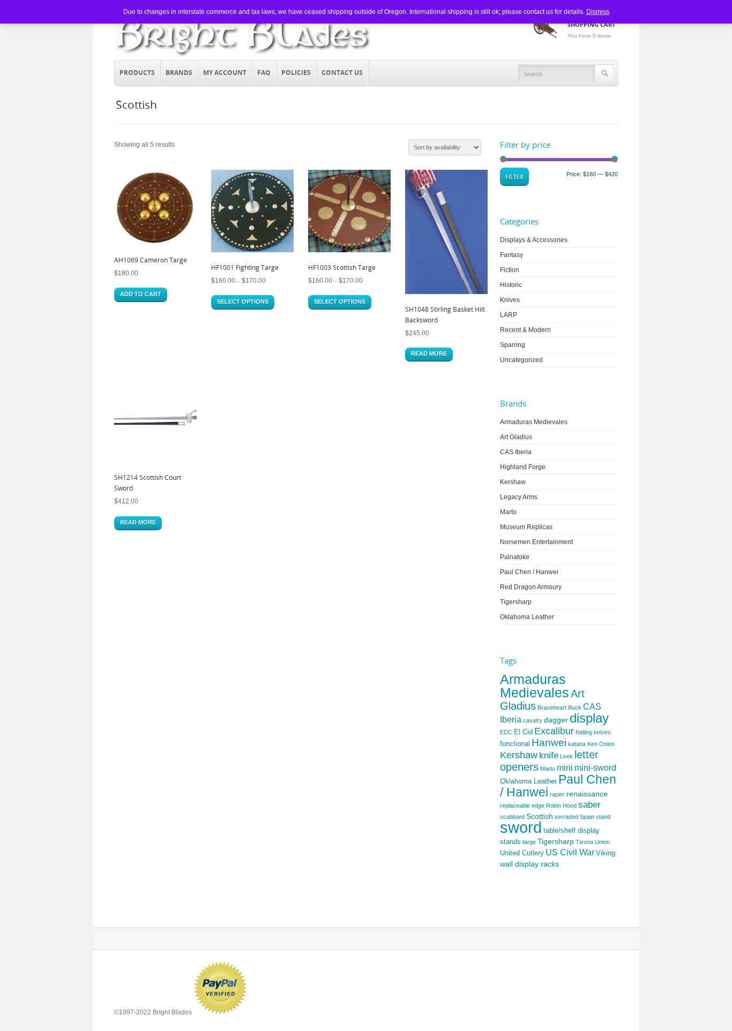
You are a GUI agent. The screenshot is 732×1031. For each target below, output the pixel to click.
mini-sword (595, 767)
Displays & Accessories (533, 240)
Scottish (539, 816)
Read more (429, 353)
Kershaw (513, 482)
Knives (510, 300)
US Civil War (570, 852)
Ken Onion (601, 744)
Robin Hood (561, 805)
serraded (566, 817)
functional (515, 744)
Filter (514, 176)
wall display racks (529, 864)
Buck (574, 707)
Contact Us (342, 72)
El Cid (523, 732)
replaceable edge (522, 805)
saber (589, 805)
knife (548, 755)
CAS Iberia (516, 452)
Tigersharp (516, 602)
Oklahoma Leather (527, 617)
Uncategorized (521, 360)
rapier (557, 794)
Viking (605, 853)
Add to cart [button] (140, 294)
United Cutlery (522, 853)
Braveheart (551, 707)
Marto (508, 512)
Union (602, 842)
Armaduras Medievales (533, 422)
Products (135, 71)
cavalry (532, 720)
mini (565, 767)
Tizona (584, 842)
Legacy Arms (518, 497)
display (589, 718)
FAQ (264, 72)
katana (577, 744)
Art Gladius (516, 437)
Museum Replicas (526, 527)
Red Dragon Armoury (531, 587)
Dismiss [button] (597, 12)
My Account (225, 72)
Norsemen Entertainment (536, 542)
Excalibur (554, 731)
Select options (242, 301)
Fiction (509, 270)
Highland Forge (523, 467)
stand (603, 817)
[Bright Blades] (243, 57)
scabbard (512, 817)
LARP (508, 315)
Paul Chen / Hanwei (529, 572)
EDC (506, 732)
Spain (587, 817)
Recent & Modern (525, 330)
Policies (296, 72)
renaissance (587, 793)
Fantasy (511, 255)
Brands (176, 71)
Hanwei (549, 742)
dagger (556, 720)
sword (521, 827)
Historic (511, 285)
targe (529, 842)
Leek (566, 756)
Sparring (512, 345)
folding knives (593, 732)
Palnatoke (514, 557)
